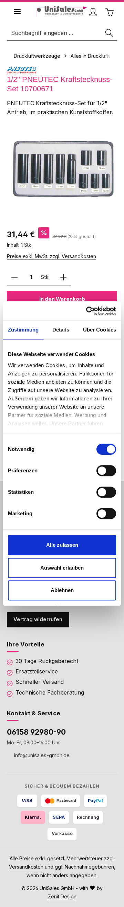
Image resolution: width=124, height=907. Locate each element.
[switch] (106, 470)
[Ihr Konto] (93, 12)
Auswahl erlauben (62, 568)
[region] (62, 168)
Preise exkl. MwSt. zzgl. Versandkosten (51, 256)
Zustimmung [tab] (23, 330)
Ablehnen (62, 590)
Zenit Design (62, 896)
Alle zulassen (62, 545)
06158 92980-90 (36, 731)
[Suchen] (109, 33)
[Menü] (17, 11)
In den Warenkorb (62, 299)
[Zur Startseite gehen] (62, 11)
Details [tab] (60, 330)
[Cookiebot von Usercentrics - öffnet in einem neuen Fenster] (87, 310)
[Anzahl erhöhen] (63, 277)
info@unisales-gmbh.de (41, 755)
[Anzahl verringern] (14, 277)
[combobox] (54, 33)
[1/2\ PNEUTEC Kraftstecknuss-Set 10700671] (62, 168)
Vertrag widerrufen (37, 619)
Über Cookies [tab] (99, 330)
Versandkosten (26, 867)
